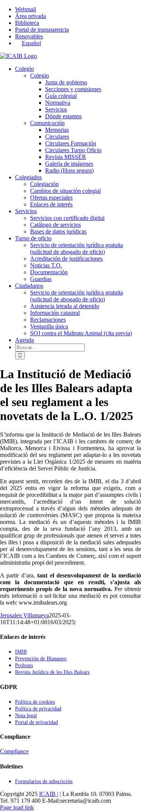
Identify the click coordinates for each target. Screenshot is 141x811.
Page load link (17, 807)
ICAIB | (48, 794)
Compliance (14, 751)
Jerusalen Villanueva (24, 615)
